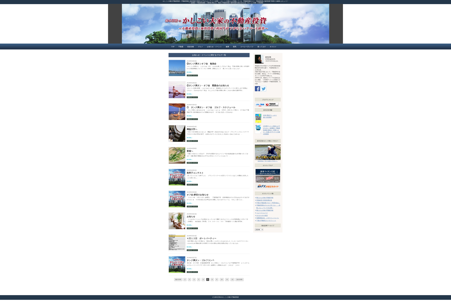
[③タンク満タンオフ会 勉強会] (177, 60)
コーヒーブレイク (246, 47)
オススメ (273, 47)
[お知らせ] (177, 213)
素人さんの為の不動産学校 (264, 197)
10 (222, 279)
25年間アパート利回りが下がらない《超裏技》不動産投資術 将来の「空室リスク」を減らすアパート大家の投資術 (271, 130)
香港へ (190, 151)
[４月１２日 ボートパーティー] (177, 235)
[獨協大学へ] (177, 125)
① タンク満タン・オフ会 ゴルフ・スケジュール (211, 107)
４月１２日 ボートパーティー (201, 238)
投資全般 (190, 47)
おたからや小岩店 (262, 215)
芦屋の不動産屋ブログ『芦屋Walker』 (268, 203)
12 (232, 279)
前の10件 (178, 279)
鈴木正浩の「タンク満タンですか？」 (268, 161)
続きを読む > (189, 72)
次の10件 (239, 279)
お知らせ (191, 216)
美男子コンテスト (195, 173)
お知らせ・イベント (214, 47)
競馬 (234, 47)
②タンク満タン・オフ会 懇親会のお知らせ (208, 85)
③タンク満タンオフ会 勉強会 (201, 63)
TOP (172, 47)
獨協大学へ (192, 129)
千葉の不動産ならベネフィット (266, 220)
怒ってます (262, 47)
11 (227, 279)
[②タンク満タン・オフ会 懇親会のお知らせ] (177, 82)
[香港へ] (177, 147)
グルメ (200, 47)
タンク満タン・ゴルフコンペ (200, 260)
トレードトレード (262, 213)
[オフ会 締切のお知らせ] (177, 191)
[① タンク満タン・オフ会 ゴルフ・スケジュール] (177, 104)
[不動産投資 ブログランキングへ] (272, 103)
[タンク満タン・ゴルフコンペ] (177, 257)
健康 (227, 47)
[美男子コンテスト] (177, 169)
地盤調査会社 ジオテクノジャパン (267, 218)
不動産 (180, 47)
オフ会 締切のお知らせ (197, 195)
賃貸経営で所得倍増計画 (264, 200)
